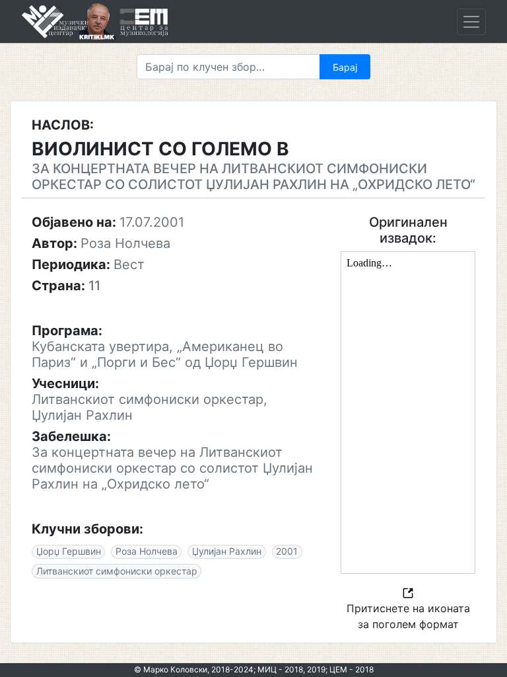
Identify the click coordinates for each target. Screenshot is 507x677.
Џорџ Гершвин (68, 551)
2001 (287, 551)
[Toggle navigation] (471, 22)
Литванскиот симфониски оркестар (116, 571)
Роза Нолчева (147, 551)
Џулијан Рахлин (226, 551)
